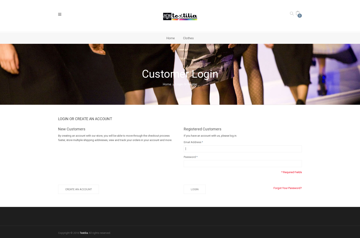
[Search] (292, 13)
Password (190, 157)
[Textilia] (180, 16)
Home (167, 84)
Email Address (192, 142)
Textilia (84, 232)
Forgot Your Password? (288, 188)
